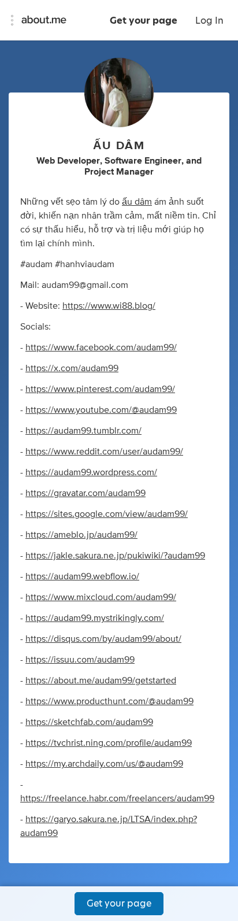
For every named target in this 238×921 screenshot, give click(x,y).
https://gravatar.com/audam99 (85, 493)
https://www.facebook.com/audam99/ (101, 347)
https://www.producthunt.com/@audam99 (109, 701)
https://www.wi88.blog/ (108, 305)
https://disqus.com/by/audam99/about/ (103, 638)
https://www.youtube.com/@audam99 (101, 410)
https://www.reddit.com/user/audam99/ (104, 451)
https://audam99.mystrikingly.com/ (94, 618)
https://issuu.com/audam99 (80, 659)
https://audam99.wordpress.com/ (91, 472)
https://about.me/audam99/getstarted (100, 680)
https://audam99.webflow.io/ (82, 576)
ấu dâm (137, 201)
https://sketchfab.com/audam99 (89, 722)
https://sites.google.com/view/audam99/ (106, 514)
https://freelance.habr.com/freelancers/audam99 (117, 798)
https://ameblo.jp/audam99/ (81, 534)
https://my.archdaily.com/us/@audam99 (104, 763)
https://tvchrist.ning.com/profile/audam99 (108, 743)
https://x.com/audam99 (71, 368)
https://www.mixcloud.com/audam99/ (100, 597)
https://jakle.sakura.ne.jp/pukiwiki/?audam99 (115, 555)
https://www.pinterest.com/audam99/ (100, 389)
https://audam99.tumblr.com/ (83, 430)
